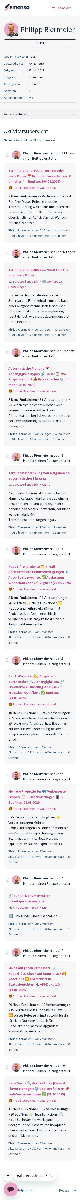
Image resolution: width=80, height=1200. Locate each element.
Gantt (46, 485)
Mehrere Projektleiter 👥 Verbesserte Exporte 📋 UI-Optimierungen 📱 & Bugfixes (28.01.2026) (37, 796)
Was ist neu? (48, 188)
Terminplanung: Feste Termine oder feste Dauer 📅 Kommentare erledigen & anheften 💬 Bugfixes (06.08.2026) (39, 175)
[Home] (26, 10)
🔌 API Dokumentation (23, 908)
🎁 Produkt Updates (22, 188)
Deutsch (65, 1190)
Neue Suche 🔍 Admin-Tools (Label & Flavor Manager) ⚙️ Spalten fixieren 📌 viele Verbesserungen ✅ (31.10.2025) (38, 1088)
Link (44, 908)
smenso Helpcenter (19, 1190)
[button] (53, 8)
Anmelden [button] (65, 8)
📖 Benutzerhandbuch (23, 281)
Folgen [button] (40, 43)
